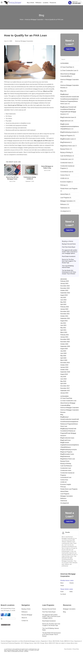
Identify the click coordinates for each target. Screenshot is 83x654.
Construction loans (65, 162)
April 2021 (63, 330)
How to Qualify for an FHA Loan (54, 19)
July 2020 (63, 351)
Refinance (63, 204)
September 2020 (65, 346)
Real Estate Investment (68, 256)
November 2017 (65, 388)
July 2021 (63, 323)
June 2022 (63, 299)
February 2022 (64, 306)
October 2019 (64, 365)
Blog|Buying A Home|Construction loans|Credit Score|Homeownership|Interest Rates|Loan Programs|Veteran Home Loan (69, 99)
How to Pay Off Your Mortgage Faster (12, 178)
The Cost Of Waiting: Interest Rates (68, 266)
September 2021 (65, 318)
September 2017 (65, 390)
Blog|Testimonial (65, 142)
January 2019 (64, 367)
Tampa (62, 585)
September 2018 (65, 372)
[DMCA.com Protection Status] (6, 624)
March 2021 (63, 332)
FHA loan (63, 185)
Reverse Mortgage (27, 614)
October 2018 (64, 369)
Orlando (71, 583)
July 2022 (63, 297)
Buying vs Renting (65, 152)
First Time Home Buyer (68, 247)
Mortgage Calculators (66, 201)
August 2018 (64, 374)
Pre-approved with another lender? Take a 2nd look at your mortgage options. (69, 251)
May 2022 (63, 302)
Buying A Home (64, 149)
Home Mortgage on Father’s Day (47, 167)
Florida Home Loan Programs (68, 188)
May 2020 (63, 355)
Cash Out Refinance (66, 156)
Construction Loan (65, 159)
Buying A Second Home (69, 244)
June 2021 (63, 325)
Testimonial (63, 207)
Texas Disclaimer (68, 649)
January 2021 (64, 337)
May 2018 (63, 381)
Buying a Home (26, 609)
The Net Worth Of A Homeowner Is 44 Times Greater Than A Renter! (69, 272)
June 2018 (63, 379)
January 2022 (64, 309)
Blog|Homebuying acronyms (68, 132)
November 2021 (65, 313)
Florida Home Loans (67, 580)
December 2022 (65, 286)
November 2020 (65, 341)
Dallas (71, 591)
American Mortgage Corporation (24, 41)
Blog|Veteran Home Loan (67, 145)
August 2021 (64, 320)
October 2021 (64, 316)
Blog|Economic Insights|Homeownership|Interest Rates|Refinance (69, 126)
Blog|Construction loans (67, 117)
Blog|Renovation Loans (67, 139)
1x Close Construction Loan (68, 70)
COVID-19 (63, 178)
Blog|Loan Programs (66, 135)
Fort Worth (63, 594)
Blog (61, 91)
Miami (61, 583)
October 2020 (64, 344)
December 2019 (65, 362)
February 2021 (64, 334)
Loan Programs (64, 197)
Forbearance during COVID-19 (30, 178)
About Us (24, 617)
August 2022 (64, 295)
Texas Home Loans (66, 589)
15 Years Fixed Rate (66, 67)
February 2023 (64, 281)
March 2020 (63, 360)
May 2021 (63, 327)
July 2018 (63, 376)
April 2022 (63, 304)
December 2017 (65, 386)
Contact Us (25, 620)
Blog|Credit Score (65, 120)
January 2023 (64, 283)
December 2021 (65, 311)
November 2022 (65, 288)
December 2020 (65, 339)
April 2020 (63, 358)
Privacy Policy (76, 649)
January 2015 (64, 393)
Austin (62, 591)
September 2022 (65, 292)
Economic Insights (65, 181)
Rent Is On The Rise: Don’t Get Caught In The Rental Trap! (69, 261)
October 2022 (64, 290)
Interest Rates (64, 194)
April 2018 (63, 383)
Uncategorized (64, 211)
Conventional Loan (65, 171)
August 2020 (64, 348)
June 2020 (63, 353)
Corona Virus (64, 175)
